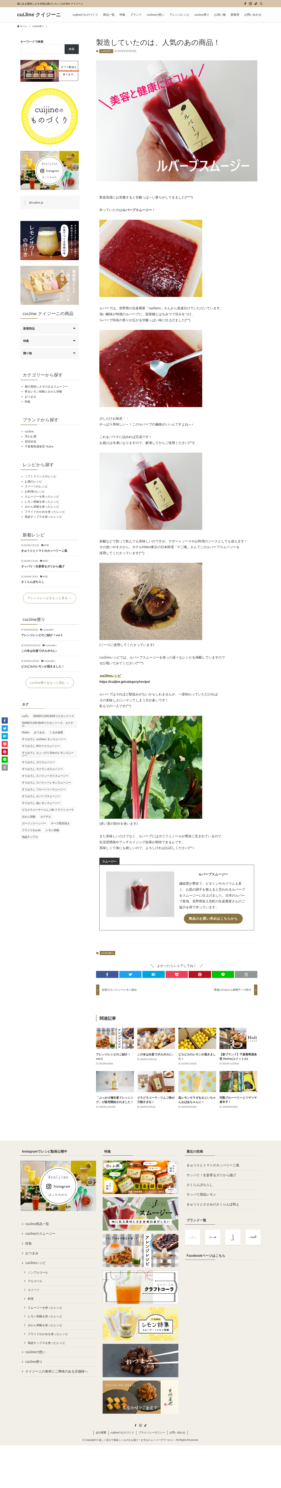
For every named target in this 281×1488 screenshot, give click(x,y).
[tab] (109, 861)
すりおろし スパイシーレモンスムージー (46, 782)
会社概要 (101, 1432)
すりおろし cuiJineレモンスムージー (44, 739)
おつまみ (30, 396)
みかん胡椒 (28, 816)
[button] (107, 974)
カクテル (45, 816)
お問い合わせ (177, 1432)
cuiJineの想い (35, 1352)
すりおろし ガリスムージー (38, 762)
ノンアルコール (38, 1272)
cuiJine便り (106, 51)
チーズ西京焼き (60, 823)
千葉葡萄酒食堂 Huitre (39, 446)
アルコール (35, 1281)
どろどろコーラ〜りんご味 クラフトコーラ (48, 809)
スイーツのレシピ (36, 486)
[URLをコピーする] (246, 974)
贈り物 (27, 353)
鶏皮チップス (30, 837)
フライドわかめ (31, 830)
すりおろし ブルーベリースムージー (44, 789)
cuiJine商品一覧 (37, 1224)
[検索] (261, 3)
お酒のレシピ (33, 481)
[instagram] (250, 3)
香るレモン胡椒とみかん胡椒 (43, 391)
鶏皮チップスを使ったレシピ (43, 516)
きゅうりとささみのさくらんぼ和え (213, 1204)
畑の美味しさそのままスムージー (46, 386)
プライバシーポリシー (151, 1432)
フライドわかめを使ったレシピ (45, 511)
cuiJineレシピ (35, 1263)
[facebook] (245, 3)
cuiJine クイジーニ (39, 14)
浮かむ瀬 (30, 436)
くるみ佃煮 (56, 732)
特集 (26, 340)
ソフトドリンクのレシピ (40, 476)
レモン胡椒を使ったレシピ (42, 501)
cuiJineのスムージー (40, 1233)
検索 (71, 49)
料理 (31, 1298)
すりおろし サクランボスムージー (42, 769)
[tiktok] (256, 3)
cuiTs (25, 716)
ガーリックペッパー (34, 823)
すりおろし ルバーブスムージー (41, 796)
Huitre (25, 732)
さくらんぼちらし (200, 1185)
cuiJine (29, 431)
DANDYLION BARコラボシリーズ (53, 716)
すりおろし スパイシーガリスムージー (45, 775)
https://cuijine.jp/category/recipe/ (124, 681)
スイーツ (33, 1290)
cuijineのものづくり (122, 1432)
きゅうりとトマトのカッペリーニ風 (213, 1165)
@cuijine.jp (36, 202)
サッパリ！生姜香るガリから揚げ (211, 1175)
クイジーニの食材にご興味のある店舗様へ (56, 1371)
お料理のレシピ (35, 491)
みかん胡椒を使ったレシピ (42, 506)
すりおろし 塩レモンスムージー (41, 803)
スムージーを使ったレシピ (42, 496)
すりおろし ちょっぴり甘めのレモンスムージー (48, 754)
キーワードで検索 (31, 41)
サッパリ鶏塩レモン (201, 1194)
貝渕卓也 (30, 441)
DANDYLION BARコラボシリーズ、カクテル (47, 724)
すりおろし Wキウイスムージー (41, 746)
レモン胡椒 (52, 830)
